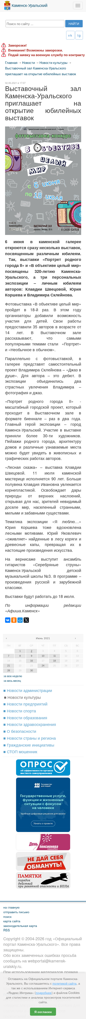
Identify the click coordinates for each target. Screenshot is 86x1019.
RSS (6, 930)
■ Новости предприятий (25, 704)
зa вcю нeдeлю (13, 676)
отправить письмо (16, 911)
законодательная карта (20, 925)
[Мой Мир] (20, 620)
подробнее (44, 992)
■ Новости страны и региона (29, 738)
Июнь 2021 (43, 638)
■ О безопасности (19, 731)
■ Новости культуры (22, 697)
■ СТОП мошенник (20, 751)
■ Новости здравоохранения (29, 724)
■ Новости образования (25, 717)
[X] (26, 620)
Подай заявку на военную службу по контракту (46, 55)
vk (70, 35)
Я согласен (43, 1011)
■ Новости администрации (27, 690)
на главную (11, 907)
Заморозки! (17, 45)
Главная (11, 62)
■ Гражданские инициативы (28, 745)
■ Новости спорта (19, 710)
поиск (7, 916)
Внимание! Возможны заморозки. (35, 50)
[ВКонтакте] (7, 620)
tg (79, 35)
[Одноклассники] (14, 620)
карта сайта (11, 920)
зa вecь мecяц (12, 680)
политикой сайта (64, 983)
